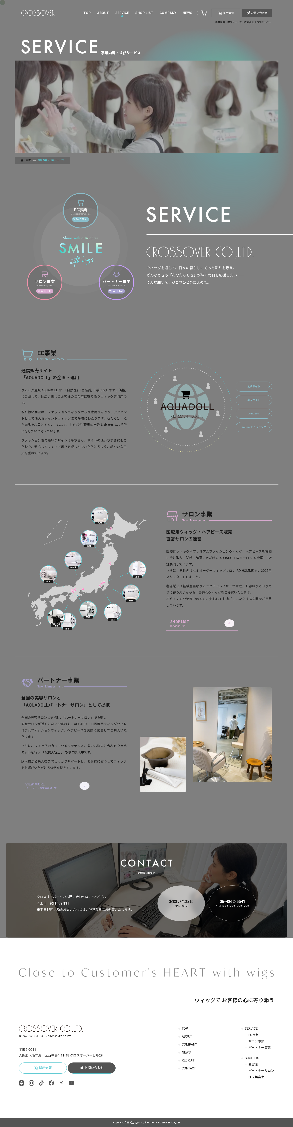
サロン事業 (256, 1041)
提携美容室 (256, 1077)
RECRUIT (188, 1060)
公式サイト (254, 386)
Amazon (253, 413)
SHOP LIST (253, 1058)
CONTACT (189, 1068)
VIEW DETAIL (80, 219)
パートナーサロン (261, 1071)
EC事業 (253, 1035)
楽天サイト (254, 400)
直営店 (253, 1064)
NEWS (186, 1052)
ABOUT (187, 1036)
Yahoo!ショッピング (254, 427)
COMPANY (189, 1044)
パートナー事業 (259, 1048)
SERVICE (251, 1028)
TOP (185, 1028)
